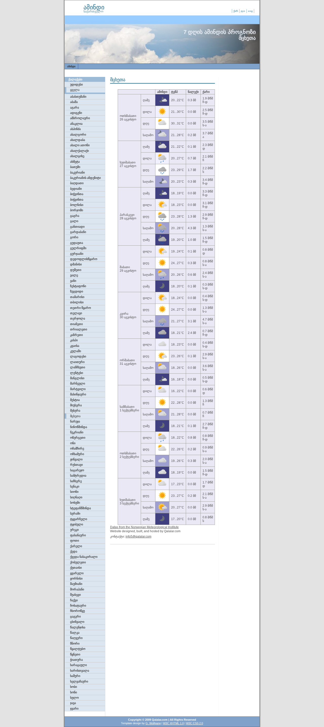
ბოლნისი (76, 205)
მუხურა (75, 410)
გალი (74, 221)
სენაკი (74, 486)
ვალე (74, 275)
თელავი (76, 313)
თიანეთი (76, 324)
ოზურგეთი (77, 437)
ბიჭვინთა (76, 194)
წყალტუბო (77, 649)
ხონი (73, 692)
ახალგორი (78, 134)
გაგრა (74, 216)
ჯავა (73, 703)
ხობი (73, 687)
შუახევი (75, 594)
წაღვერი (76, 638)
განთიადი (77, 226)
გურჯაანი (76, 253)
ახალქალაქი (79, 151)
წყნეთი (75, 654)
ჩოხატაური (78, 605)
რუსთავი (76, 464)
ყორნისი (76, 578)
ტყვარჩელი (78, 519)
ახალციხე (77, 156)
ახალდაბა (77, 140)
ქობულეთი (78, 562)
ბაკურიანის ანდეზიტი (85, 178)
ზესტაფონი (78, 286)
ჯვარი (74, 708)
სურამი (75, 513)
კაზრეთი (76, 335)
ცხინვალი (77, 622)
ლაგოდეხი (78, 356)
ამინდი (94, 7)
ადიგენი (76, 113)
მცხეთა (75, 416)
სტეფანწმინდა (80, 508)
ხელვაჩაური (79, 681)
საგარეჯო (77, 470)
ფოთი (74, 540)
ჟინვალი (76, 459)
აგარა (74, 107)
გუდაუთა (76, 243)
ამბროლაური (80, 118)
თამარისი (77, 297)
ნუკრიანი (76, 432)
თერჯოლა (77, 318)
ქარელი (76, 546)
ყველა (74, 90)
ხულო (74, 697)
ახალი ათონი (80, 145)
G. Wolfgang (153, 723)
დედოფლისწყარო (83, 259)
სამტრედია (78, 475)
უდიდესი (76, 84)
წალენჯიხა (77, 627)
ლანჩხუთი (77, 367)
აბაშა (74, 102)
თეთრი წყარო (80, 308)
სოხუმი (75, 502)
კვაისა (74, 346)
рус (243, 11)
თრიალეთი (78, 329)
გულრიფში (78, 248)
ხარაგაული (78, 665)
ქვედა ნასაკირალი (83, 557)
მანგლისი (77, 378)
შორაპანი (77, 589)
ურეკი (74, 529)
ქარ (235, 11)
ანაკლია (76, 123)
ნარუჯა (75, 421)
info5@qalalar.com (138, 536)
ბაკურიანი (77, 172)
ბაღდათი (77, 183)
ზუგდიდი (76, 291)
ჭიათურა (76, 659)
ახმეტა (75, 161)
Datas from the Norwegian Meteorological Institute (144, 527)
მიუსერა (76, 405)
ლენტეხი (76, 373)
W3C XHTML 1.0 (173, 723)
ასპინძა (75, 129)
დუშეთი (75, 270)
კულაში (75, 351)
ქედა (73, 551)
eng (250, 11)
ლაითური (77, 362)
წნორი (74, 643)
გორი (74, 237)
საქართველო (93, 11)
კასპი (74, 340)
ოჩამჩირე (77, 448)
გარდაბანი (78, 232)
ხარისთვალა (79, 670)
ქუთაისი (76, 567)
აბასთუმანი (78, 96)
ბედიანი (76, 188)
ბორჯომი (76, 210)
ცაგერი (75, 616)
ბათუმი (75, 167)
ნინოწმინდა (78, 427)
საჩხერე (76, 481)
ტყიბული (76, 524)
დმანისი (76, 264)
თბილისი (77, 302)
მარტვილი (78, 389)
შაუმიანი (76, 584)
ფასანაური (78, 535)
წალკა (74, 632)
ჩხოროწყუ (77, 611)
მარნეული (77, 383)
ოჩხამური (77, 454)
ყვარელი (77, 573)
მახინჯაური (78, 394)
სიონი (74, 492)
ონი (72, 443)
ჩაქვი (74, 600)
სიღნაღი (76, 497)
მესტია (75, 400)
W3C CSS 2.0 (194, 723)
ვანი (73, 281)
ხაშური (75, 676)
